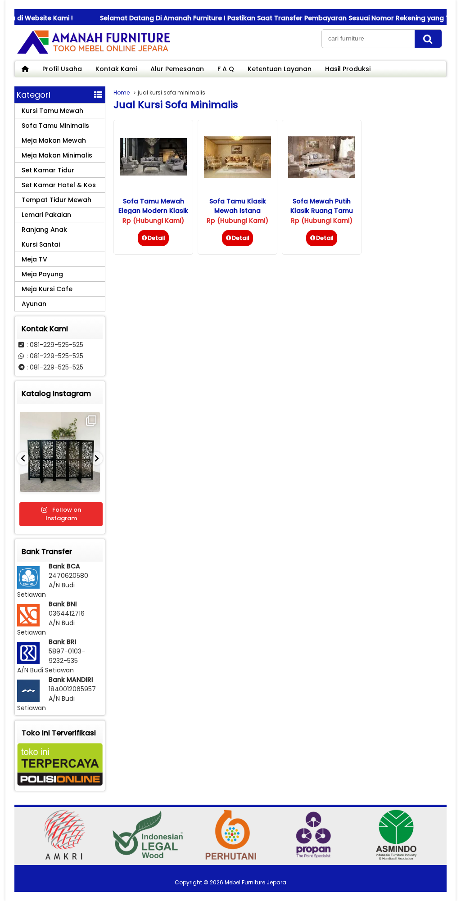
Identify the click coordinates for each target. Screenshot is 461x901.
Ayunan (34, 303)
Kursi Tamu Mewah (52, 110)
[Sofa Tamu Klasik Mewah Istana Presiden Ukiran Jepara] (237, 175)
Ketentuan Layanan (280, 68)
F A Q (225, 68)
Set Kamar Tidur (48, 170)
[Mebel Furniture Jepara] (93, 53)
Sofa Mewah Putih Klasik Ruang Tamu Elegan (321, 211)
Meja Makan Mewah (54, 140)
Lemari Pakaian (46, 214)
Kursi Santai (41, 244)
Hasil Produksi (348, 68)
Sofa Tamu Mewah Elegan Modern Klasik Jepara (153, 211)
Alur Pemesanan (177, 68)
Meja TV (34, 259)
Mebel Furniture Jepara (255, 882)
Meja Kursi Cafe (47, 288)
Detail (156, 238)
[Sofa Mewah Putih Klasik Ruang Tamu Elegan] (321, 175)
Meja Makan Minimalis (57, 155)
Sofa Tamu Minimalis (55, 125)
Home (121, 92)
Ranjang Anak (44, 229)
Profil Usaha (62, 68)
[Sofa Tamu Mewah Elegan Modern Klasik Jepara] (153, 173)
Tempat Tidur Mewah (56, 199)
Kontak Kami (116, 68)
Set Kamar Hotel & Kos (59, 184)
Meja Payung (42, 274)
